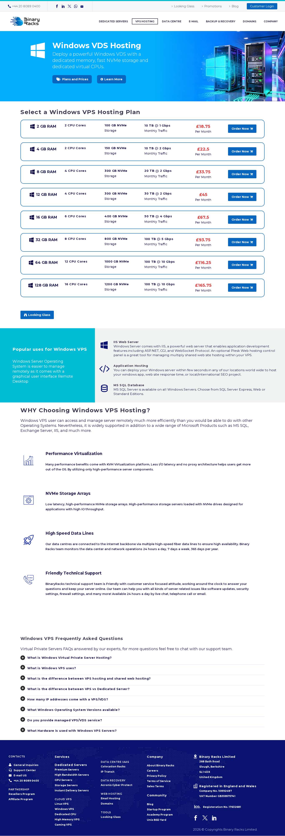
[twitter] (205, 818)
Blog (235, 6)
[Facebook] (57, 6)
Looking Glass (184, 6)
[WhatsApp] (76, 6)
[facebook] (195, 818)
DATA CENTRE (171, 21)
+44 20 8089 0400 (26, 6)
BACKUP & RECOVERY (220, 21)
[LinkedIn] (63, 6)
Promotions (213, 6)
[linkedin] (214, 818)
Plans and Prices (72, 79)
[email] (82, 6)
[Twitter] (69, 6)
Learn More (111, 79)
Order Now (242, 129)
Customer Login (262, 6)
